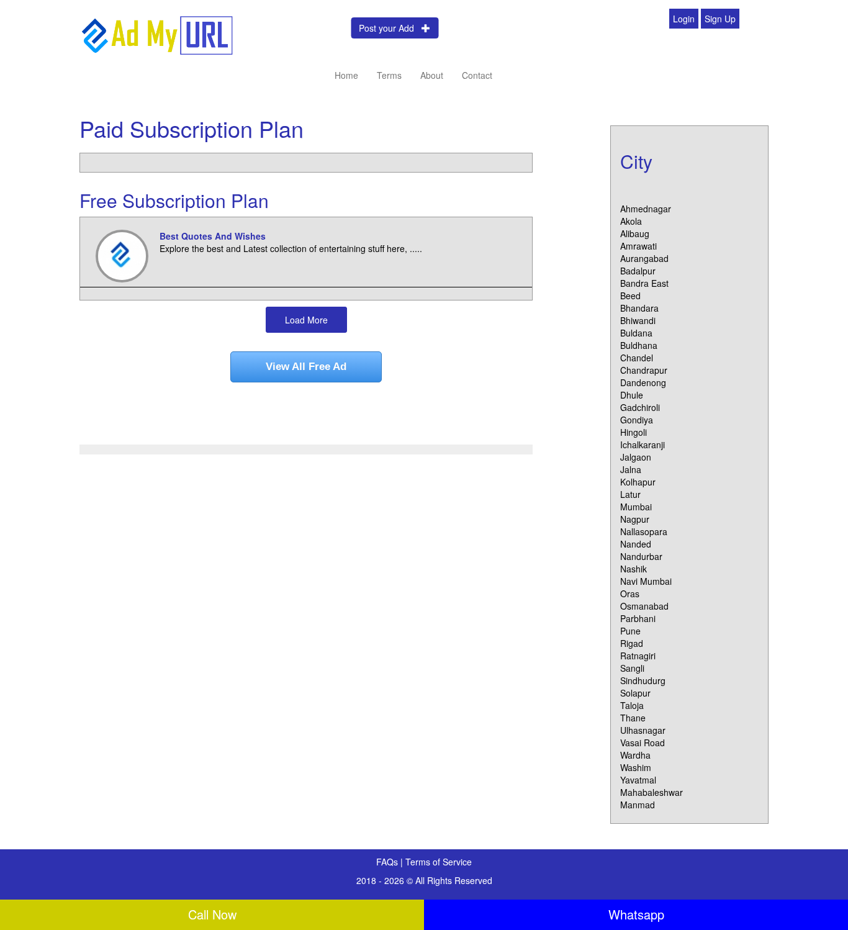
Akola (631, 221)
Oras (629, 593)
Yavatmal (638, 780)
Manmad (637, 804)
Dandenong (643, 382)
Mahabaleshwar (651, 792)
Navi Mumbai (646, 581)
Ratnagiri (638, 655)
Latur (630, 494)
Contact (477, 75)
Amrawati (638, 246)
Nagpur (634, 519)
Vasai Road (642, 742)
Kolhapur (638, 482)
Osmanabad (644, 606)
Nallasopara (643, 531)
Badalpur (638, 270)
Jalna (630, 469)
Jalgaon (635, 457)
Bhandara (639, 308)
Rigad (631, 643)
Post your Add (390, 28)
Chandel (636, 357)
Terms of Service (438, 862)
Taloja (632, 705)
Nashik (633, 568)
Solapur (635, 693)
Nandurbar (641, 556)
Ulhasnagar (642, 730)
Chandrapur (643, 370)
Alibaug (634, 233)
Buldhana (638, 345)
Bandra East (644, 283)
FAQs (388, 862)
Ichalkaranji (642, 444)
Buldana (636, 333)
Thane (633, 717)
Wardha (635, 755)
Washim (635, 767)
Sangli (632, 668)
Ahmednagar (645, 208)
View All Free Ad (306, 366)
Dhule (631, 395)
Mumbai (636, 506)
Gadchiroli (640, 407)
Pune (630, 631)
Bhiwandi (638, 320)
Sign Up (720, 18)
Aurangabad (644, 258)
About (431, 75)
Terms (389, 75)
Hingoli (633, 432)
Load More (306, 320)
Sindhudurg (642, 680)
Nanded (635, 544)
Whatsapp (636, 914)
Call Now (212, 914)
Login (684, 18)
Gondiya (636, 419)
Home (346, 75)
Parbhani (638, 618)
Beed (630, 295)
